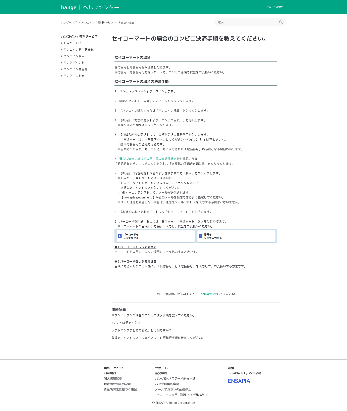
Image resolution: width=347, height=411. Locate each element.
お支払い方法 (126, 22)
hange (69, 7)
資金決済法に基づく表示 (135, 159)
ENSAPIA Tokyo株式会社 (244, 373)
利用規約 (110, 373)
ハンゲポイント (74, 62)
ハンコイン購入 (74, 56)
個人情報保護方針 (167, 159)
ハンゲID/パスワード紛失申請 (175, 378)
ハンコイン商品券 (75, 69)
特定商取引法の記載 (117, 384)
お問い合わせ (274, 7)
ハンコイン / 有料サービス (97, 22)
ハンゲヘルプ (69, 22)
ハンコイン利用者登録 (78, 49)
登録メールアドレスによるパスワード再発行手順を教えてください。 (158, 338)
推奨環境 (161, 373)
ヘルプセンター (101, 7)
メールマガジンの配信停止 (173, 389)
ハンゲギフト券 (74, 76)
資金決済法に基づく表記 (120, 389)
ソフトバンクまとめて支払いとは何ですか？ (141, 330)
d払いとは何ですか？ (125, 323)
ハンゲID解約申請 (167, 384)
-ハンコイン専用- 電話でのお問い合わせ (182, 395)
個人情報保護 (113, 378)
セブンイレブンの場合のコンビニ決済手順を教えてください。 (153, 315)
